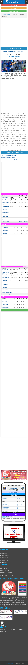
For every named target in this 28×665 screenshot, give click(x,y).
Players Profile (3, 562)
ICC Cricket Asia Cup (5, 574)
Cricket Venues (4, 559)
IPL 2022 (4, 14)
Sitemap (21, 629)
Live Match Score (14, 8)
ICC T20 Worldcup (4, 568)
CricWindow (13, 2)
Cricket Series (3, 553)
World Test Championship (6, 576)
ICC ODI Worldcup (4, 570)
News (8, 14)
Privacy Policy (13, 629)
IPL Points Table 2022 (14, 310)
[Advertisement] (14, 33)
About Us (2, 629)
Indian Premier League (6, 567)
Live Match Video (14, 5)
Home (1, 552)
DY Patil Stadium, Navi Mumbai (13, 56)
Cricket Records (4, 560)
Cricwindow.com (10, 663)
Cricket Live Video (4, 557)
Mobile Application (14, 11)
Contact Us (3, 631)
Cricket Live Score (4, 555)
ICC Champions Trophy (6, 572)
